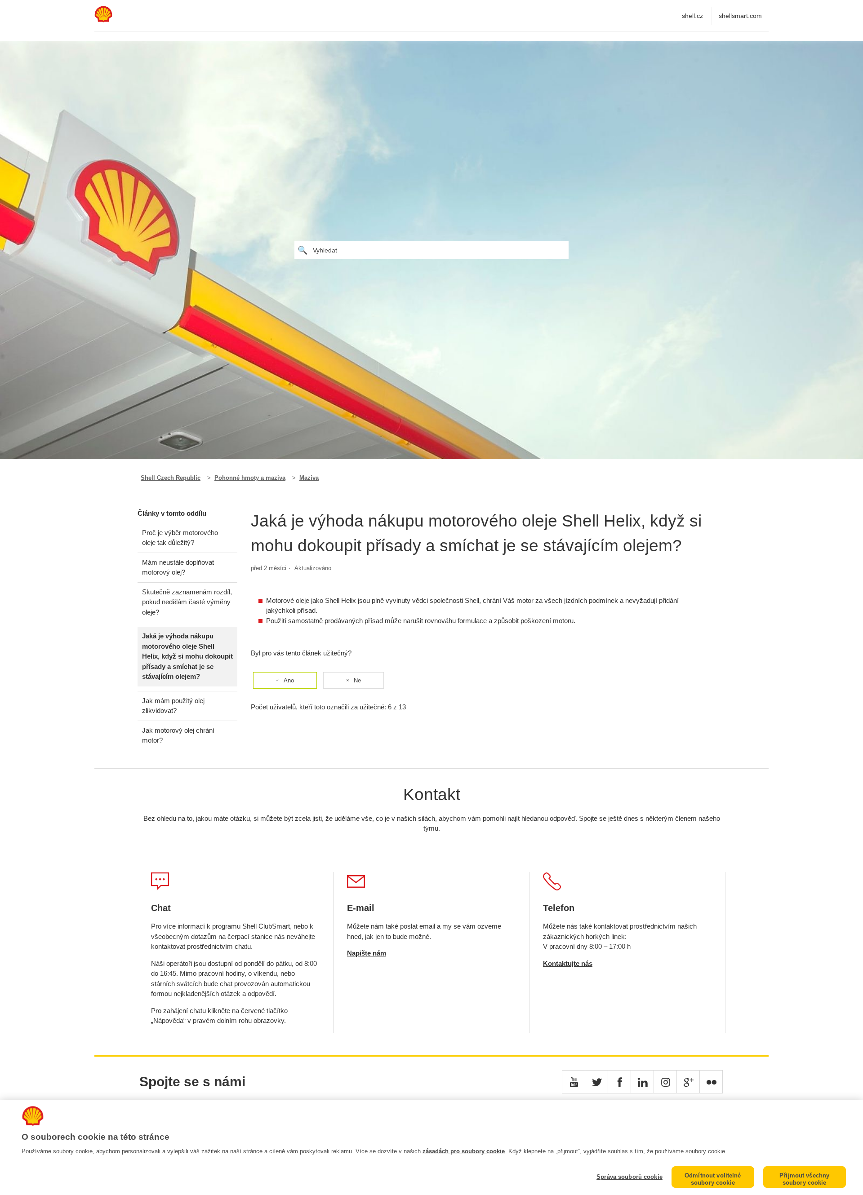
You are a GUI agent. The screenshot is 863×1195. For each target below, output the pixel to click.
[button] (573, 1081)
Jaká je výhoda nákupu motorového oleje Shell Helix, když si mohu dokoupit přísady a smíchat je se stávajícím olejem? (187, 656)
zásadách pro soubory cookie (464, 1151)
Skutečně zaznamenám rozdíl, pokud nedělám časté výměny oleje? (187, 602)
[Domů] (103, 20)
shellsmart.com (740, 15)
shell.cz (692, 15)
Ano (289, 680)
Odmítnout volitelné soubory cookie (713, 1179)
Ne (357, 680)
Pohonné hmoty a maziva (249, 477)
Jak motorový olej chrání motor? (178, 735)
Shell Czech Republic (170, 477)
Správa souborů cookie (629, 1176)
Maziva (309, 477)
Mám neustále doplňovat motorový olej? (178, 567)
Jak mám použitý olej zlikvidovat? (173, 706)
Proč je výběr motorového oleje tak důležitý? (180, 538)
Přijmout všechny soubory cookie (804, 1179)
